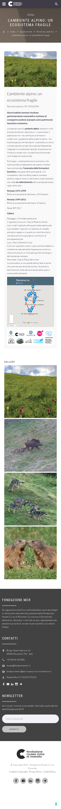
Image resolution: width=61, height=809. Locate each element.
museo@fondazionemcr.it (18, 665)
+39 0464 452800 (16, 659)
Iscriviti (14, 729)
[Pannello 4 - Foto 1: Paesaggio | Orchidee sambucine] (30, 69)
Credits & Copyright (18, 771)
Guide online (26, 31)
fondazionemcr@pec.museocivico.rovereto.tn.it (29, 671)
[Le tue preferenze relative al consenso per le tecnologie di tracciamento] (56, 804)
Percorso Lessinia (45, 31)
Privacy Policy (35, 771)
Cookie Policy (49, 771)
